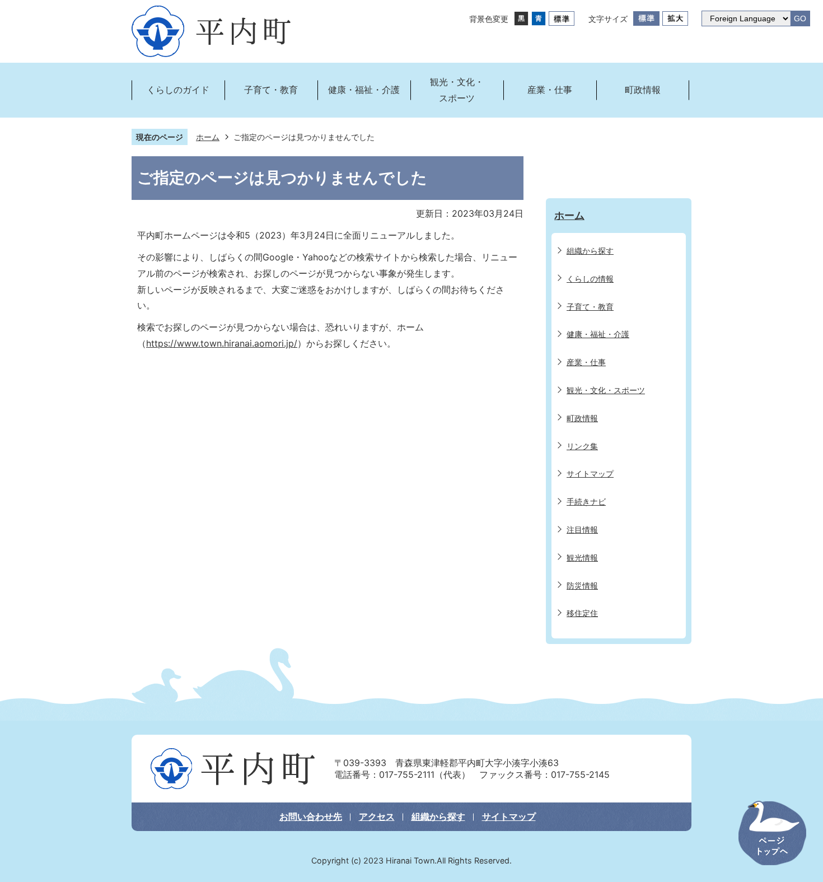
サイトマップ (509, 816)
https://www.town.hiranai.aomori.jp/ (221, 343)
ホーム (207, 137)
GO (800, 19)
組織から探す (438, 816)
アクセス (377, 816)
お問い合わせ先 (310, 816)
